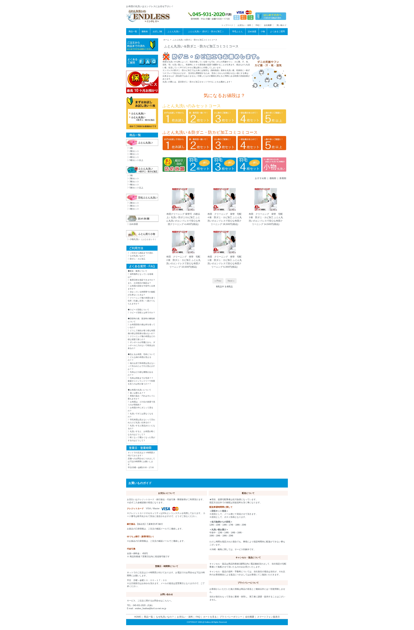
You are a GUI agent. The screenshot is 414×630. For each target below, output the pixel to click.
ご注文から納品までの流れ (141, 253)
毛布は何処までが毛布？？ (141, 378)
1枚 (131, 148)
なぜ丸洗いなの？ (137, 256)
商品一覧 (133, 31)
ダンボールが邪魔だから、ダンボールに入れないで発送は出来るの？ (141, 345)
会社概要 (268, 25)
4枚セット (134, 157)
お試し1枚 (157, 31)
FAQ (257, 25)
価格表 (145, 31)
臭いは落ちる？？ (137, 393)
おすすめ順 (260, 178)
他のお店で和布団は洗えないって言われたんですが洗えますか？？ (141, 366)
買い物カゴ (281, 25)
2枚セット (134, 151)
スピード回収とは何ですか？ (142, 312)
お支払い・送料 (244, 25)
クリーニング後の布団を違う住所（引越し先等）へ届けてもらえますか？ (141, 301)
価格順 (272, 178)
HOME (137, 616)
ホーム (166, 40)
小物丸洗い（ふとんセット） (143, 239)
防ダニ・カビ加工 (137, 259)
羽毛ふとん (237, 31)
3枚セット (134, 154)
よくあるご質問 (277, 31)
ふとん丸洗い (174, 31)
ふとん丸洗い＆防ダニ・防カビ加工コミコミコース (195, 40)
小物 (263, 31)
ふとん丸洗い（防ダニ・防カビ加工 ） (206, 31)
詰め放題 (252, 31)
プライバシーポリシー (231, 616)
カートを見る (210, 616)
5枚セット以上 (136, 160)
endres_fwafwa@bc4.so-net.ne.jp (150, 608)
